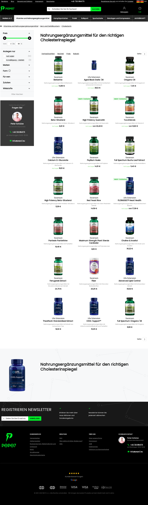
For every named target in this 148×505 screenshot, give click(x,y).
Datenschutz (93, 447)
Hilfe (61, 444)
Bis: (13, 43)
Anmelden (35, 418)
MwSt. (32, 449)
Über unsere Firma (95, 438)
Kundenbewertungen (74, 476)
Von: (5, 43)
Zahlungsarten (35, 441)
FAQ (60, 438)
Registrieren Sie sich (108, 1)
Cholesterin (66, 26)
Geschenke (50, 1)
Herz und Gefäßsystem (50, 26)
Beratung (4, 1)
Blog (12, 1)
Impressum (39, 1)
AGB (90, 444)
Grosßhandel (34, 452)
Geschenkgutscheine (37, 455)
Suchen (95, 9)
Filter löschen (17, 94)
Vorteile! (130, 1)
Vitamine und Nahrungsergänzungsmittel (20, 26)
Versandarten (35, 438)
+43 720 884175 (77, 1)
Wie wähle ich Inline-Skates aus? (71, 441)
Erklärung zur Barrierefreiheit (99, 449)
